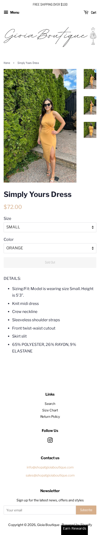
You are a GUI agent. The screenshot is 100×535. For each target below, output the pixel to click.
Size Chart (50, 410)
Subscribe (86, 510)
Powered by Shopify (77, 525)
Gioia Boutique (48, 525)
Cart (93, 12)
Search (50, 404)
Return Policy (50, 416)
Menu (14, 12)
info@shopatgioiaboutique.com (50, 467)
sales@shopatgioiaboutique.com (50, 475)
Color (9, 239)
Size (7, 218)
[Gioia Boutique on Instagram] (50, 441)
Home (7, 63)
